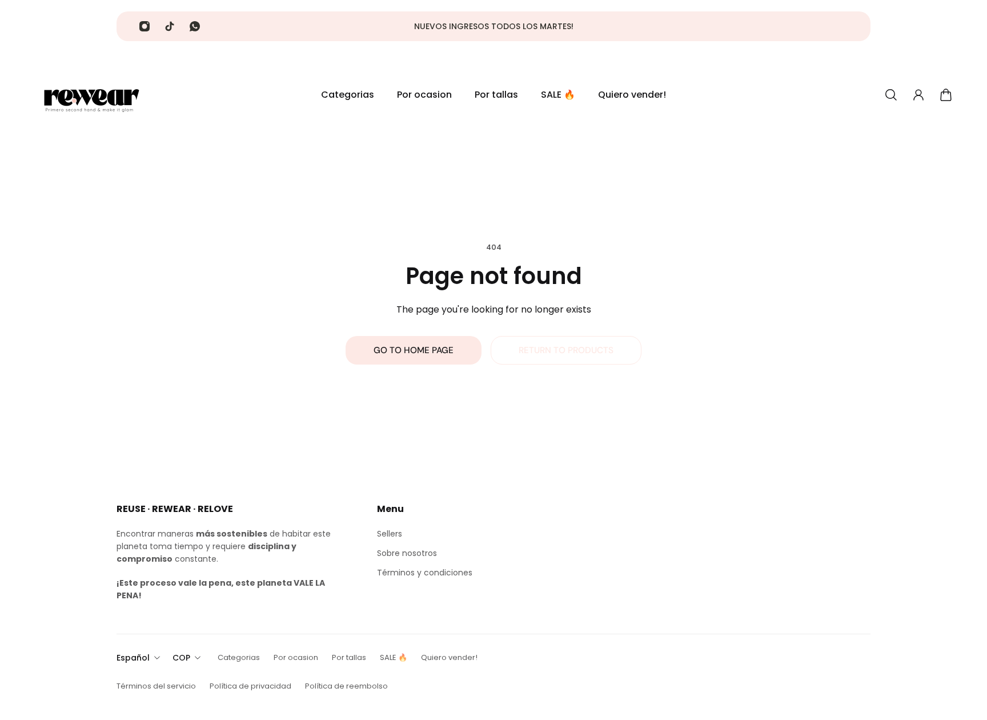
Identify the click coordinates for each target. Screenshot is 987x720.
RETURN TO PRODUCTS (566, 350)
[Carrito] (946, 94)
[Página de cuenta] (918, 94)
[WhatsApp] (194, 26)
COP (181, 657)
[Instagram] (144, 26)
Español (133, 657)
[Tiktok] (169, 26)
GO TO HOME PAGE (414, 350)
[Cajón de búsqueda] (891, 94)
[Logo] (91, 95)
